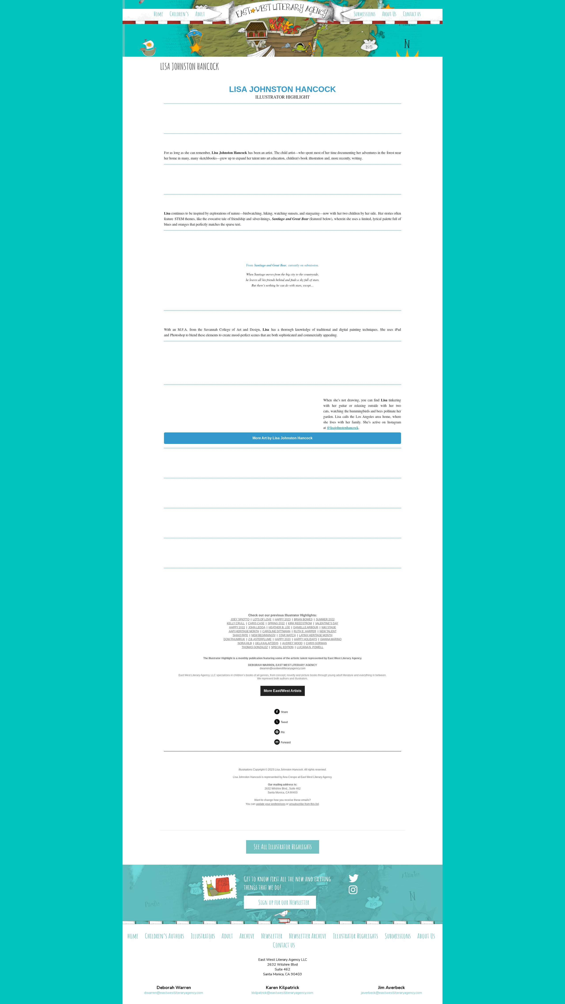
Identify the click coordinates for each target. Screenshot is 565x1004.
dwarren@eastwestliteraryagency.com (173, 992)
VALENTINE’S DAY (326, 623)
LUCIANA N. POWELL (310, 647)
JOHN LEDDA (256, 627)
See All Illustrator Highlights (283, 846)
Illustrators (203, 935)
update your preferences (270, 804)
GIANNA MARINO (330, 639)
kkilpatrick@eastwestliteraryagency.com (282, 992)
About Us (389, 14)
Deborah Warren (173, 987)
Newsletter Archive (307, 935)
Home (158, 14)
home (132, 935)
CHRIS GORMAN (316, 643)
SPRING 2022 (276, 623)
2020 (287, 639)
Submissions (364, 14)
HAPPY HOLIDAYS (305, 639)
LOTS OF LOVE (262, 619)
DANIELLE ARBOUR (305, 627)
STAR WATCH (287, 635)
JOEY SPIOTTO (240, 619)
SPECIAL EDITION (282, 647)
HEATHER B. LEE (279, 627)
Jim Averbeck (391, 987)
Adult (200, 14)
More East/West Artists (282, 691)
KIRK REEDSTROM (300, 623)
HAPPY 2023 (283, 619)
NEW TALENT (328, 631)
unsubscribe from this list (304, 804)
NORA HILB (245, 643)
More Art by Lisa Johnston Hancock (282, 438)
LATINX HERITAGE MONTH (315, 635)
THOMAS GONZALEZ (255, 647)
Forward (286, 742)
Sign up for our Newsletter (283, 902)
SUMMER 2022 (325, 619)
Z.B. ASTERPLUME (259, 639)
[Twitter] (355, 879)
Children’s (179, 14)
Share (284, 712)
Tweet (284, 722)
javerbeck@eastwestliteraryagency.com (391, 992)
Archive (246, 935)
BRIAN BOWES (303, 619)
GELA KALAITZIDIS (266, 643)
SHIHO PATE (240, 635)
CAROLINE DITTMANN (276, 631)
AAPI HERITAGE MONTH (244, 631)
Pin (283, 732)
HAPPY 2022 (237, 627)
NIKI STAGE (329, 627)
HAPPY (279, 639)
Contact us (412, 14)
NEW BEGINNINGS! (263, 635)
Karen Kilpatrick (282, 987)
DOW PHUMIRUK (234, 639)
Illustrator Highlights (355, 935)
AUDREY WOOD (292, 643)
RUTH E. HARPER (305, 631)
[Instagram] (354, 890)
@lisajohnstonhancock (342, 427)
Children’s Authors (164, 935)
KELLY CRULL (236, 623)
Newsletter (271, 935)
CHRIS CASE (256, 623)
